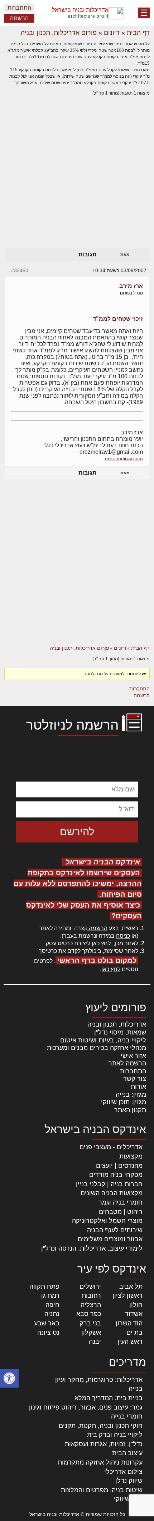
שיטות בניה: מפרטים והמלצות (102, 1490)
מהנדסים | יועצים (119, 1165)
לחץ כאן (101, 943)
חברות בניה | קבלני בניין (109, 1184)
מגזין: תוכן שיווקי (123, 1102)
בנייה (136, 1388)
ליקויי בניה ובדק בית (115, 1434)
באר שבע (46, 1323)
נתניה (51, 1313)
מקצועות (131, 1156)
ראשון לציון (127, 1295)
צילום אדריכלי (123, 1471)
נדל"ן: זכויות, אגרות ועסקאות (104, 1444)
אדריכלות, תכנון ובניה (116, 1024)
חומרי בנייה (127, 1416)
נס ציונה (48, 1332)
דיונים (112, 32)
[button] (9, 1378)
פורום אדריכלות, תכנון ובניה (59, 32)
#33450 (19, 270)
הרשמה (19, 18)
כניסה (123, 936)
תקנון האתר (130, 1110)
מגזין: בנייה (131, 1094)
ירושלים (90, 1286)
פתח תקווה (44, 1286)
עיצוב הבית (127, 1453)
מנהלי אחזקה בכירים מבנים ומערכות (96, 1047)
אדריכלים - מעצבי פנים (111, 1147)
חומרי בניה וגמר (120, 1202)
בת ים (134, 1332)
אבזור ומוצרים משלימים (110, 1239)
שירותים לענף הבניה (115, 1230)
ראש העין (130, 1341)
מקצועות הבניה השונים (112, 1193)
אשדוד (134, 1313)
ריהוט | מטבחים (121, 1211)
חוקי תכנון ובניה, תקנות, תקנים (101, 1425)
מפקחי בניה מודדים (116, 1174)
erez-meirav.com (124, 458)
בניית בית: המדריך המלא (108, 1398)
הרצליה (91, 1304)
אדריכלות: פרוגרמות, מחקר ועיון (99, 1379)
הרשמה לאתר (127, 1063)
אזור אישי (133, 1055)
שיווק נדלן (129, 1480)
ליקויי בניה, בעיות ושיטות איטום (103, 1040)
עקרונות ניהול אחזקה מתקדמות (100, 1462)
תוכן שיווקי (128, 1499)
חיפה (52, 1304)
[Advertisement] (77, 179)
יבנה (95, 1341)
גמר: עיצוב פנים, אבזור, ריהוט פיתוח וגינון (86, 1407)
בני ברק (90, 1323)
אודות (138, 1086)
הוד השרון (129, 1323)
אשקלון (91, 1332)
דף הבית (138, 32)
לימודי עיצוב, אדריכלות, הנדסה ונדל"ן (92, 1248)
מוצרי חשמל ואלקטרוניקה (107, 1220)
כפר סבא (88, 1313)
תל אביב (131, 1286)
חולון (136, 1304)
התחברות (19, 8)
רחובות (91, 1295)
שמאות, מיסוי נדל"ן (120, 1032)
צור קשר (134, 1078)
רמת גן (50, 1295)
